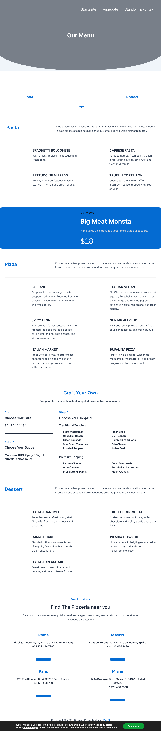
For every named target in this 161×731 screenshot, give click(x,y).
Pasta (29, 97)
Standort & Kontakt (140, 9)
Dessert (132, 97)
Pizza (80, 107)
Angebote (110, 9)
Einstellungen (30, 727)
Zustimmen (134, 726)
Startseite (88, 9)
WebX (106, 720)
